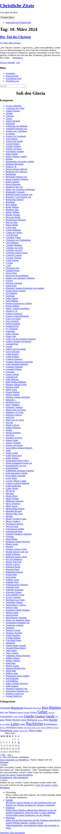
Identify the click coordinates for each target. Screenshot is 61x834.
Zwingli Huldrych (14, 696)
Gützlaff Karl (12, 377)
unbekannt (10, 643)
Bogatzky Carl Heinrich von (18, 197)
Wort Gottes (35, 730)
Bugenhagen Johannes (16, 220)
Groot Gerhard (12, 374)
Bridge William (12, 212)
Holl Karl (10, 417)
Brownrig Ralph (13, 217)
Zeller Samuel (12, 686)
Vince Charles (12, 653)
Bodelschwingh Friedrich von (19, 194)
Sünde (20, 727)
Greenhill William (14, 369)
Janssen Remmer (13, 432)
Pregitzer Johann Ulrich (16, 549)
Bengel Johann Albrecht (16, 169)
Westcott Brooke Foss (15, 668)
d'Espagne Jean (12, 268)
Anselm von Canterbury (16, 131)
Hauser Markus (12, 392)
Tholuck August (13, 630)
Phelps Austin (12, 544)
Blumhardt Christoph (15, 192)
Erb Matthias (11, 293)
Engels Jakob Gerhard (16, 291)
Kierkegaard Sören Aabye (17, 460)
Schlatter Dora (12, 582)
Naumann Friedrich (14, 524)
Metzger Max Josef (14, 514)
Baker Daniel (12, 154)
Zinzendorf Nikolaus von (17, 691)
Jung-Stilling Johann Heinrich (19, 448)
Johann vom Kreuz (14, 445)
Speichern (4, 832)
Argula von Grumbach (16, 136)
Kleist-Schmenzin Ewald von (19, 463)
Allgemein (10, 123)
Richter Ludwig (13, 564)
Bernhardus (11, 174)
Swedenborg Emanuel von (18, 622)
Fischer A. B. (12, 311)
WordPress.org (12, 81)
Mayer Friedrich (13, 503)
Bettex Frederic (12, 182)
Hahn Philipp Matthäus (16, 382)
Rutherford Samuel (14, 572)
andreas (17, 43)
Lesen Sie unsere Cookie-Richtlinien (16, 775)
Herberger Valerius (14, 407)
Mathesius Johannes (15, 501)
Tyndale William (13, 638)
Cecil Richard (12, 235)
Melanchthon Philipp (15, 508)
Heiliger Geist (19, 719)
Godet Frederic (12, 356)
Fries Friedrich (12, 321)
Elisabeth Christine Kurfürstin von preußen (25, 288)
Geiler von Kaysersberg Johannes (21, 339)
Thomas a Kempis (14, 633)
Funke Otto (11, 336)
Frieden (33, 712)
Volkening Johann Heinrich (18, 655)
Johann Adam (12, 440)
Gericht (15, 717)
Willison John (12, 673)
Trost (48, 727)
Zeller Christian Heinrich (17, 683)
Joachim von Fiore (14, 437)
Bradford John (12, 209)
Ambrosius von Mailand (16, 126)
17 (18, 745)
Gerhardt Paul (12, 344)
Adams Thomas (13, 111)
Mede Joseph (11, 506)
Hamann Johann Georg (16, 384)
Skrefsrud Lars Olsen (15, 600)
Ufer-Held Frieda (13, 640)
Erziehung (19, 713)
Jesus (46, 719)
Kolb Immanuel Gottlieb (17, 473)
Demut (12, 712)
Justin (8, 450)
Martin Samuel (12, 498)
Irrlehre (40, 720)
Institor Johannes (13, 427)
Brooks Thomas (13, 215)
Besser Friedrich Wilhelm (17, 179)
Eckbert (9, 280)
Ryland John (11, 574)
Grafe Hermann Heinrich (17, 364)
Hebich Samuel (12, 394)
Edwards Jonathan (14, 283)
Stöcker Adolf (12, 612)
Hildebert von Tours (15, 412)
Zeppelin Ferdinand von (16, 688)
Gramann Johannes (14, 367)
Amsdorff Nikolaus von (16, 128)
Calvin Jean (11, 227)
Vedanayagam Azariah (16, 645)
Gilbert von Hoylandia (16, 349)
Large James (11, 478)
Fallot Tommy (12, 298)
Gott (56, 717)
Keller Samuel (12, 458)
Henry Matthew (13, 405)
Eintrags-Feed (12, 76)
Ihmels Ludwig (12, 425)
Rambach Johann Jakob (16, 557)
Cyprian (9, 263)
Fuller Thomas (12, 334)
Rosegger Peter (12, 569)
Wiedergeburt (23, 731)
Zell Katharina (12, 678)
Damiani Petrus (12, 270)
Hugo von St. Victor (15, 420)
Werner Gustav (12, 666)
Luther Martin (12, 488)
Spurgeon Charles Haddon (18, 610)
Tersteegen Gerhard (14, 625)
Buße (6, 713)
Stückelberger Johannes (16, 617)
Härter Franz (11, 389)
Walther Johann (13, 658)
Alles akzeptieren (20, 777)
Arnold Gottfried (13, 146)
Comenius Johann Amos (17, 253)
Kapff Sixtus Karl (14, 455)
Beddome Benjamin (15, 164)
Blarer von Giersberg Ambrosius (20, 189)
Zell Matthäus (12, 681)
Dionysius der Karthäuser (17, 275)
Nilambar (4, 762)
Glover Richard (13, 351)
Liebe (15, 724)
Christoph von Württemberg (18, 240)
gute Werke (6, 719)
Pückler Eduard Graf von (17, 552)
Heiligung (32, 719)
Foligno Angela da (14, 313)
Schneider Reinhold (14, 590)
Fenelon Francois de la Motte (19, 303)
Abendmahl (5, 708)
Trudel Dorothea (13, 635)
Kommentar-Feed (13, 78)
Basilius (9, 159)
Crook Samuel (12, 260)
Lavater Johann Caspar (16, 481)
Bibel (45, 707)
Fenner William (12, 306)
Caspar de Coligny (14, 232)
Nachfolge (34, 723)
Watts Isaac (11, 663)
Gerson (9, 346)
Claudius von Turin (14, 247)
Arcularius (10, 133)
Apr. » (10, 754)
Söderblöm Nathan (14, 602)
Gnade (50, 716)
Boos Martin (11, 204)
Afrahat (9, 113)
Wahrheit (16, 731)
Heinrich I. (10, 399)
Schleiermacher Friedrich (17, 584)
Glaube (29, 716)
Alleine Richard (13, 121)
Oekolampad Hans (14, 531)
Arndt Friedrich (13, 144)
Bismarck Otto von (14, 187)
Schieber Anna (12, 579)
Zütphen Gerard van (15, 693)
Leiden (7, 724)
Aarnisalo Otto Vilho (15, 108)
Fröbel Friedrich (13, 323)
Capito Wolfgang (13, 230)
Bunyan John (12, 222)
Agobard (10, 116)
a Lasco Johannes (13, 106)
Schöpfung (11, 727)
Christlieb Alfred (13, 237)
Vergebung (6, 730)
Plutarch (9, 546)
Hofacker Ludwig (14, 415)
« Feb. (3, 754)
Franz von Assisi (13, 318)
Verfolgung (55, 727)
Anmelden (10, 73)
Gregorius (10, 372)
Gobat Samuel (12, 354)
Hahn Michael (12, 379)
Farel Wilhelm (12, 301)
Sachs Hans (11, 577)
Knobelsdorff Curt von (16, 465)
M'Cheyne (10, 491)
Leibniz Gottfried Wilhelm (17, 483)
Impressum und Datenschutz (18, 22)
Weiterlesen (17, 58)
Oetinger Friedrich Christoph (18, 534)
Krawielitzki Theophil (15, 476)
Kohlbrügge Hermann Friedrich (20, 470)
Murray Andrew (13, 521)
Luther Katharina (13, 486)
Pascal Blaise (11, 539)
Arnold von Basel (14, 149)
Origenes (10, 536)
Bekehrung (17, 707)
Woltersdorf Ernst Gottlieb (17, 676)
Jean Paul (10, 435)
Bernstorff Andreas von (16, 177)
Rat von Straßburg (14, 559)
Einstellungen (6, 777)
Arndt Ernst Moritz (14, 141)
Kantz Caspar (12, 453)
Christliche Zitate (17, 5)
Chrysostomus (12, 242)
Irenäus (9, 430)
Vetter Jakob (11, 650)
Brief (2, 712)
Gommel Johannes (14, 359)
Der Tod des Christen (15, 37)
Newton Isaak (12, 526)
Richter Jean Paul (13, 562)
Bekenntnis (28, 708)
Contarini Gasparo (14, 255)
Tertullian (10, 628)
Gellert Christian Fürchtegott (18, 341)
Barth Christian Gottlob (16, 156)
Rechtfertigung (50, 724)
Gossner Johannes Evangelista (19, 361)
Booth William (12, 207)
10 (18, 742)
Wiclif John (11, 671)
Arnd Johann (11, 139)
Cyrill (8, 265)
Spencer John (12, 607)
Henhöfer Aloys (13, 402)
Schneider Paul (12, 587)
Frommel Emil (12, 326)
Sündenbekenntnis (30, 727)
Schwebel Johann (13, 592)
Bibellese (55, 707)
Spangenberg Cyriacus (16, 605)
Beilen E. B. (11, 166)
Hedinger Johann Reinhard (18, 397)
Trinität (43, 727)
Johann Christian (13, 443)
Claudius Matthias (14, 245)
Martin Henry (12, 496)
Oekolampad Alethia (15, 529)
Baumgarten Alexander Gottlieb (20, 161)
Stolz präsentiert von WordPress (14, 760)
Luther (22, 724)
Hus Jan (9, 422)
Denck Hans (11, 273)
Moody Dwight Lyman (16, 519)
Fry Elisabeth (12, 329)
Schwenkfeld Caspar (15, 595)
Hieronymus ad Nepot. (16, 410)
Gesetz (20, 716)
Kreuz (2, 724)
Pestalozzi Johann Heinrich (18, 541)
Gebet (42, 711)
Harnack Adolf (12, 387)
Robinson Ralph (13, 567)
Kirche (53, 719)
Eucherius (10, 296)
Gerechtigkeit (6, 716)
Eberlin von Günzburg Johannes (20, 278)
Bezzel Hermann (13, 184)
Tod (18, 62)
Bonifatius (10, 202)
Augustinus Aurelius (15, 151)
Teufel (38, 727)
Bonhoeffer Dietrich (15, 199)
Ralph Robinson (13, 554)
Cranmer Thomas (13, 258)
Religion (3, 727)
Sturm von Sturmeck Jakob (18, 620)
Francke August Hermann (17, 316)
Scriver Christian (7, 62)
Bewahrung (37, 708)
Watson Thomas (13, 660)
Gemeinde (51, 712)
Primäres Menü (7, 17)
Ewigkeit (27, 713)
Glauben (40, 716)
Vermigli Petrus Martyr (16, 648)
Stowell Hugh (12, 615)
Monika (9, 516)
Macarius (10, 493)
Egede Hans (11, 285)
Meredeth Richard (14, 511)
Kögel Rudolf (12, 468)
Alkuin (9, 118)
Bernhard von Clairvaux (16, 171)
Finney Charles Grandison (17, 308)
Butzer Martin (12, 225)
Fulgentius (10, 331)
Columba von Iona (14, 250)
